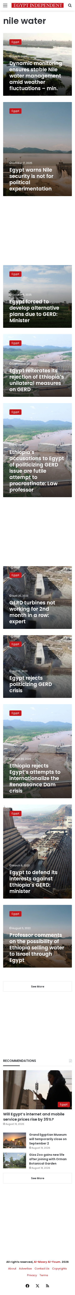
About (12, 1269)
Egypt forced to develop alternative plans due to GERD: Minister (34, 311)
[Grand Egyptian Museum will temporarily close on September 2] (14, 1140)
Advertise (25, 1269)
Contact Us (42, 1269)
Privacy (32, 1275)
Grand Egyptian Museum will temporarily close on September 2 (48, 1139)
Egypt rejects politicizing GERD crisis (30, 684)
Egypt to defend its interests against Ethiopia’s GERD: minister (33, 882)
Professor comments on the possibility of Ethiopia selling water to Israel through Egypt (36, 948)
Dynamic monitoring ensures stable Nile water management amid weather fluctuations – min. (35, 76)
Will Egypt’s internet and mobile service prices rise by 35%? (33, 1116)
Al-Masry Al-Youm (47, 1262)
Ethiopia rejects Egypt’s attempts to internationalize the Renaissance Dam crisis (34, 778)
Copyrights (59, 1269)
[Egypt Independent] (37, 5)
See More (37, 1178)
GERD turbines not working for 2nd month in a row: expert (32, 612)
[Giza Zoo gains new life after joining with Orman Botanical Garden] (14, 1160)
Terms (44, 1275)
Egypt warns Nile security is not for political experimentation (31, 179)
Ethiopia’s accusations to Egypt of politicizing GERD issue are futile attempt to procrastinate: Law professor (36, 471)
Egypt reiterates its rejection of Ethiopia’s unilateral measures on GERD (36, 380)
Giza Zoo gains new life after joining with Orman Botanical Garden (48, 1159)
